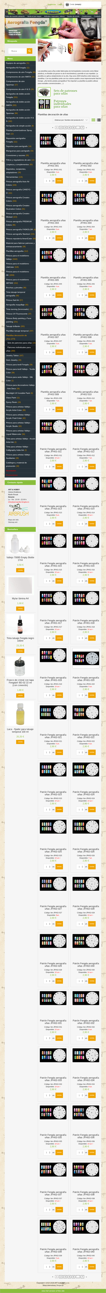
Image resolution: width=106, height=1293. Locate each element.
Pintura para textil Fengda (17, 364)
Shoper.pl (59, 1285)
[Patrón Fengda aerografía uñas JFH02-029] (53, 947)
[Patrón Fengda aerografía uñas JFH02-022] (85, 718)
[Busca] (29, 51)
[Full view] (99, 120)
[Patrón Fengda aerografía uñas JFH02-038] (85, 1175)
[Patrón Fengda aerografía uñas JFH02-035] (53, 1118)
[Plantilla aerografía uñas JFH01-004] (85, 204)
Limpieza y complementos (17, 164)
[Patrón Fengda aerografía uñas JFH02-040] (85, 1233)
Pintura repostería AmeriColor (19, 238)
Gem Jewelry (12, 360)
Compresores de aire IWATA (18, 77)
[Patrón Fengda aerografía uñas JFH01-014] (85, 490)
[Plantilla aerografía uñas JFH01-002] (85, 147)
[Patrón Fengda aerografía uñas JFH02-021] (53, 718)
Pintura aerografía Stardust (18, 234)
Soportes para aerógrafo (17, 146)
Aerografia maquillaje (15, 305)
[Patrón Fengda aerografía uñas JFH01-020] (85, 661)
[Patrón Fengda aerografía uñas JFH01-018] (85, 604)
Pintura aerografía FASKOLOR (19, 229)
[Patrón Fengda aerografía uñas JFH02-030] (85, 947)
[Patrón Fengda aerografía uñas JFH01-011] (53, 432)
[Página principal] (53, 23)
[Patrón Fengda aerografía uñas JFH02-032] (85, 1004)
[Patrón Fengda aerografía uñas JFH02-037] (53, 1175)
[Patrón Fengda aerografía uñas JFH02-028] (85, 890)
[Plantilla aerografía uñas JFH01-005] (53, 261)
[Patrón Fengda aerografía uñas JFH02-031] (53, 1004)
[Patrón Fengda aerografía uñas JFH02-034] (85, 1061)
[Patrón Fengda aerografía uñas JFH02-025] (53, 832)
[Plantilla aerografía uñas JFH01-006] (85, 261)
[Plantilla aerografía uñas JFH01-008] (85, 318)
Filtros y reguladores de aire (18, 160)
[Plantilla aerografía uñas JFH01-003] (53, 204)
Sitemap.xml (12, 522)
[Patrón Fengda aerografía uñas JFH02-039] (53, 1233)
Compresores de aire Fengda (19, 72)
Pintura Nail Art (12, 300)
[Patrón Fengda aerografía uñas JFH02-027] (53, 890)
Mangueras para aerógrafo (18, 151)
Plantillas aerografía (14, 251)
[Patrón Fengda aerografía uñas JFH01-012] (85, 432)
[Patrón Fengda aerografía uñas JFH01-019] (53, 661)
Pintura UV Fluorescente (16, 314)
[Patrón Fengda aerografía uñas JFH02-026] (85, 832)
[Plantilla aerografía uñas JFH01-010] (85, 375)
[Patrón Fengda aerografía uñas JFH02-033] (53, 1061)
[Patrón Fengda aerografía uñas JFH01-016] (85, 547)
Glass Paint (11, 398)
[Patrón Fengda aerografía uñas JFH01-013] (53, 490)
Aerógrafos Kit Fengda (16, 68)
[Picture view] (93, 120)
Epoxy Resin (11, 402)
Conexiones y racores (15, 155)
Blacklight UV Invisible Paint (18, 393)
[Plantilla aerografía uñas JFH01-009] (53, 375)
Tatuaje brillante (13, 326)
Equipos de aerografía (16, 63)
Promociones (12, 475)
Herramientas (12, 177)
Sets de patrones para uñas (19, 343)
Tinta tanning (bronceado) (17, 309)
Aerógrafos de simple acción (18, 126)
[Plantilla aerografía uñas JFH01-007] (53, 318)
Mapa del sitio (13, 520)
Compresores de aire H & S (18, 89)
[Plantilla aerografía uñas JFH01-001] (53, 147)
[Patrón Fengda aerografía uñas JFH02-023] (53, 775)
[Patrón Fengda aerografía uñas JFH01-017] (53, 604)
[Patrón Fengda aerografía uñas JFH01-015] (53, 547)
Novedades (11, 471)
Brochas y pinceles (14, 287)
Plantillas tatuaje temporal (17, 331)
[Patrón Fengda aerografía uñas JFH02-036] (85, 1118)
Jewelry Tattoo (12, 355)
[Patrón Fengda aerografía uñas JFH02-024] (85, 775)
